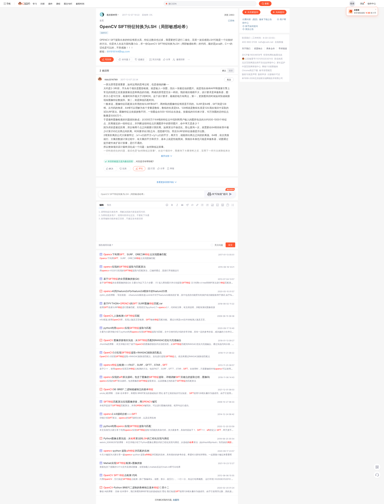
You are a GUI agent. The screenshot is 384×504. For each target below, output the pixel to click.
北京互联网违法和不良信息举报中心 (259, 62)
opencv (104, 33)
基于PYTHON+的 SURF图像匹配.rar (133, 303)
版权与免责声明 (249, 74)
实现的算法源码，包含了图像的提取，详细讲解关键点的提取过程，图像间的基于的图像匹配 (171, 376)
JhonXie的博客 (107, 344)
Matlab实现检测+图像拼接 (123, 463)
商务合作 (270, 48)
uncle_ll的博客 (106, 393)
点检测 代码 (120, 475)
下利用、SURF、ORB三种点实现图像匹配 (135, 254)
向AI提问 (280, 12)
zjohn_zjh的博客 (107, 295)
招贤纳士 (258, 48)
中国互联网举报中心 (251, 66)
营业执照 (278, 59)
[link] (102, 20)
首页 (102, 20)
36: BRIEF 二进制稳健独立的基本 (128, 389)
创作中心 (372, 3)
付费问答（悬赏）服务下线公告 (257, 19)
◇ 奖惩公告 (248, 29)
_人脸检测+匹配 (122, 315)
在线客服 (279, 42)
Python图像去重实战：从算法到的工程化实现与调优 (136, 438)
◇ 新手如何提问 (250, 26)
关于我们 (246, 48)
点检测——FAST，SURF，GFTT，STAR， (135, 364)
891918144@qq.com (118, 51)
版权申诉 (262, 74)
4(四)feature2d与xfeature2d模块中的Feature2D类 (135, 291)
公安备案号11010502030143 (259, 59)
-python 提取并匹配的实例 (126, 450)
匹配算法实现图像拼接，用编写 (130, 401)
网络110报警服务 (270, 66)
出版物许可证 (273, 74)
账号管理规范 (265, 70)
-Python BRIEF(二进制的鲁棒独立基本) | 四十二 (136, 487)
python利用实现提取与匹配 (127, 327)
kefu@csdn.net (265, 42)
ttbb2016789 (111, 79)
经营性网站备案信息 (272, 55)
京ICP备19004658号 (252, 55)
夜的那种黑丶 (113, 15)
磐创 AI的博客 (106, 491)
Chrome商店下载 (250, 70)
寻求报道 (283, 48)
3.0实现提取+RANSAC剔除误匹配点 (133, 352)
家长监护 (281, 62)
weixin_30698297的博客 (111, 442)
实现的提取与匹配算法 (125, 266)
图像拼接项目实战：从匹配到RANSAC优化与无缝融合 (142, 340)
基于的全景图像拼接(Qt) (121, 278)
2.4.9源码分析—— (120, 413)
